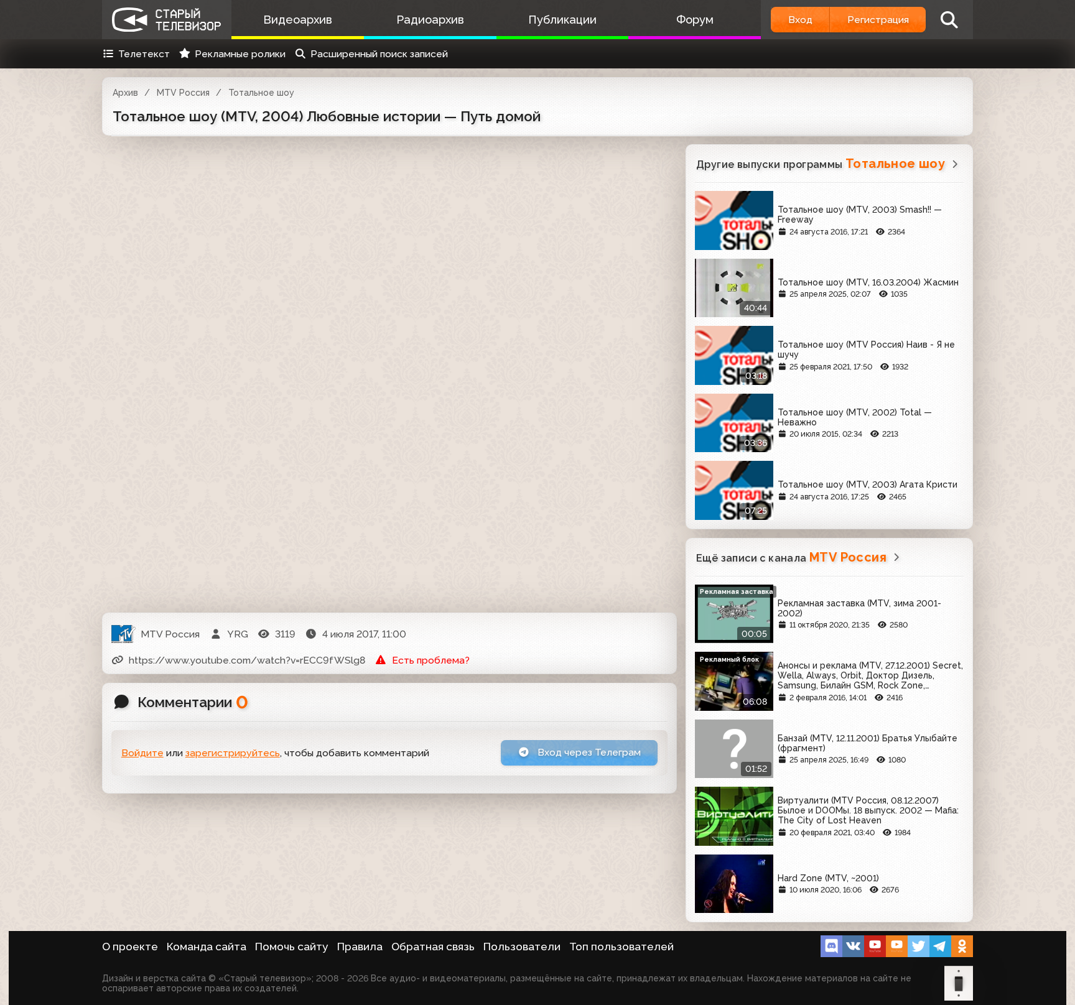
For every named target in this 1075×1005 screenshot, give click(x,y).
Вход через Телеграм (588, 752)
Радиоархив (430, 19)
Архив (125, 93)
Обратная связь (433, 946)
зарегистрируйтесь (232, 753)
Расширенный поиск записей (379, 54)
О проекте (130, 946)
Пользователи (522, 946)
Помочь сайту (291, 946)
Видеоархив (297, 19)
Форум (695, 19)
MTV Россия (183, 93)
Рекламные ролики (240, 54)
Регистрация (878, 19)
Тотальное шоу (261, 93)
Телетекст (144, 54)
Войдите (142, 753)
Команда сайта (206, 946)
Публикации (562, 19)
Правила (360, 946)
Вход (800, 19)
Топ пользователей (621, 946)
